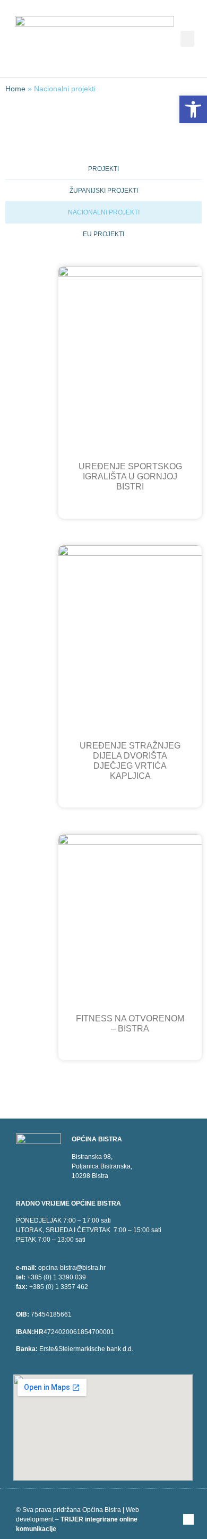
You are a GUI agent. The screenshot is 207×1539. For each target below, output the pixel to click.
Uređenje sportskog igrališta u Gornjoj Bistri (130, 476)
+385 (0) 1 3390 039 (56, 1277)
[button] (187, 39)
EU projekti (103, 234)
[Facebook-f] (188, 1519)
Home (15, 88)
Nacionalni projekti (104, 212)
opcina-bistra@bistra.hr (72, 1267)
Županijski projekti (104, 190)
